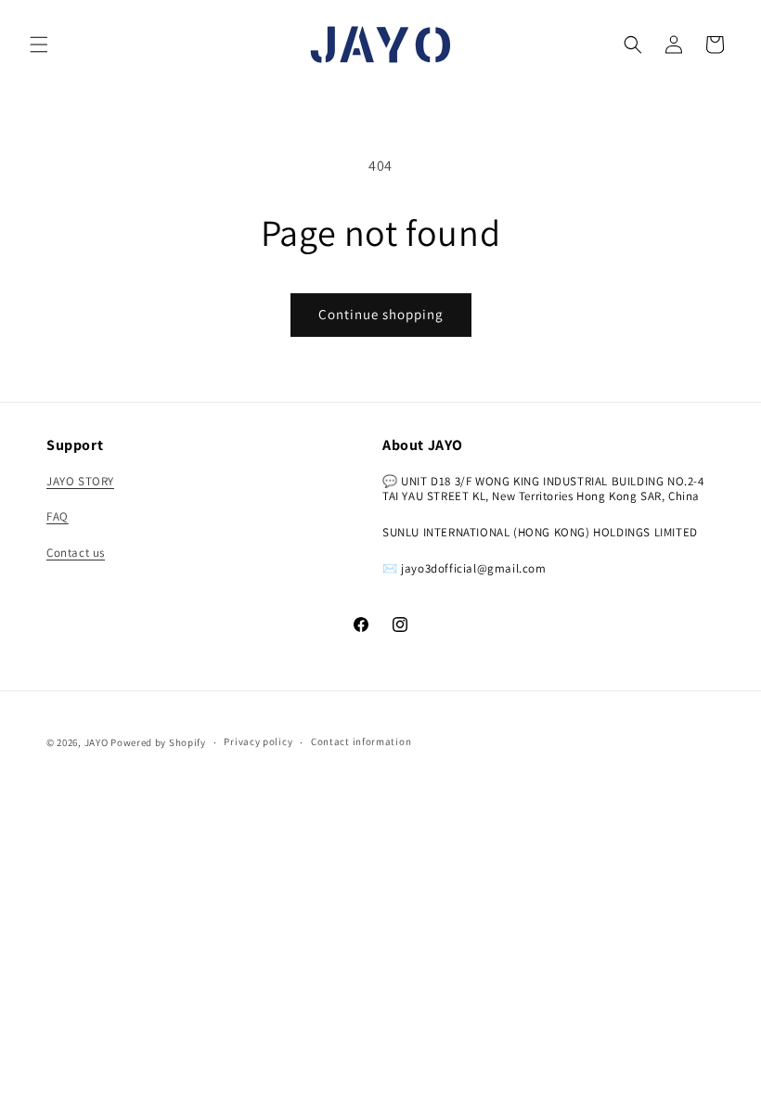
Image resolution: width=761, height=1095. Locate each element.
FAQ (57, 516)
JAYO (96, 742)
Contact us (75, 552)
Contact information (361, 741)
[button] (39, 44)
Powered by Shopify (158, 742)
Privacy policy (258, 741)
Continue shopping (381, 314)
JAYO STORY (80, 481)
